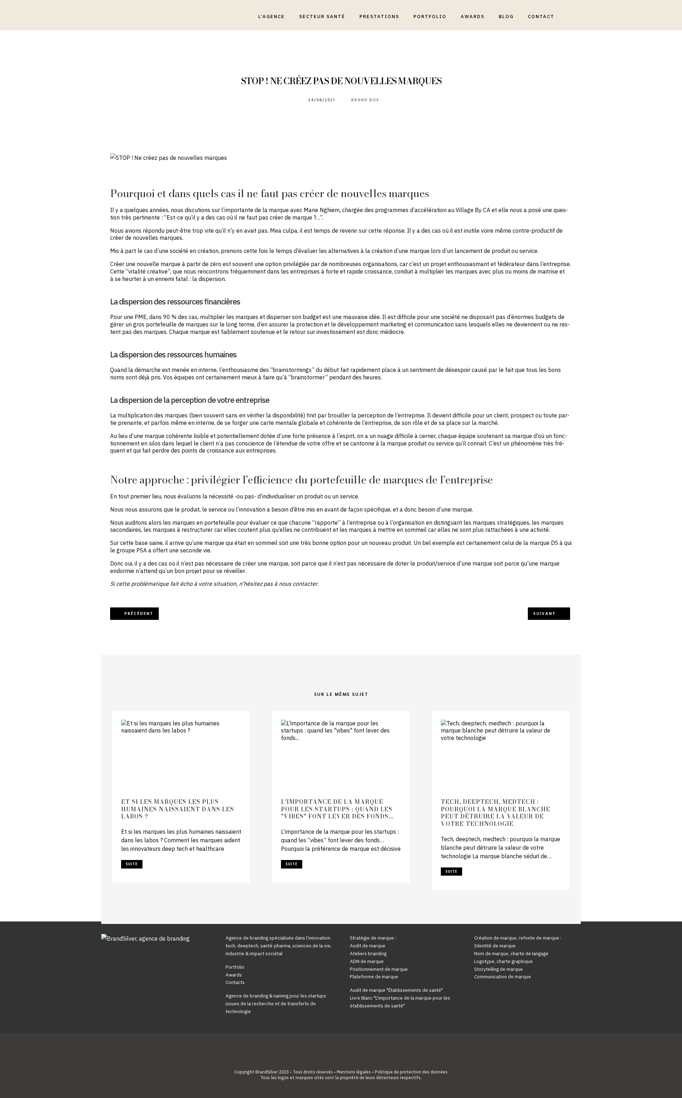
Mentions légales (354, 1072)
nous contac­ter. (299, 583)
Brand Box (365, 100)
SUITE (132, 864)
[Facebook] (324, 1060)
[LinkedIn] (335, 1060)
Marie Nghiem (322, 209)
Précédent (138, 613)
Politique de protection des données (411, 1072)
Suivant (544, 613)
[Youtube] (346, 1060)
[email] (357, 1060)
